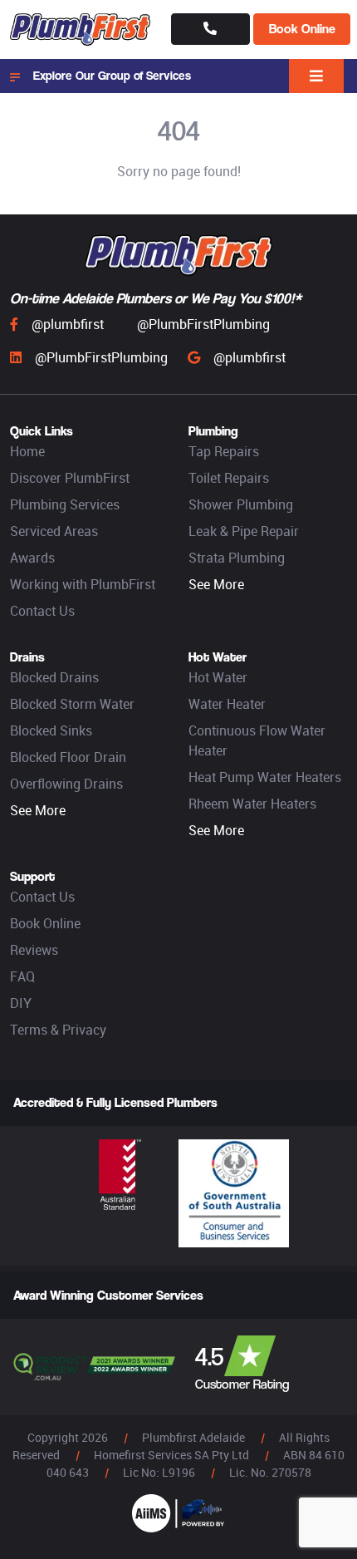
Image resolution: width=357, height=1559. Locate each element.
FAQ (22, 976)
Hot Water (217, 677)
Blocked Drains (54, 677)
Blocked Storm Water (72, 704)
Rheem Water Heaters (252, 803)
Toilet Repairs (228, 478)
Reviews (34, 950)
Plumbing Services (65, 504)
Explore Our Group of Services (112, 75)
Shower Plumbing (240, 504)
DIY (21, 1003)
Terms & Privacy (58, 1029)
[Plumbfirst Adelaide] (80, 29)
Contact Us (42, 611)
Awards (32, 557)
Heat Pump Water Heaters (264, 777)
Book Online (302, 29)
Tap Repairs (223, 451)
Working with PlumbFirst (82, 584)
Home (27, 451)
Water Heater (227, 704)
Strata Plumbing (236, 557)
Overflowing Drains (66, 784)
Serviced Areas (54, 531)
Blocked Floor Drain (68, 757)
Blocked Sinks (51, 730)
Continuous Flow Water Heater (256, 740)
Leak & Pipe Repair (243, 531)
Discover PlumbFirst (70, 478)
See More (216, 584)
